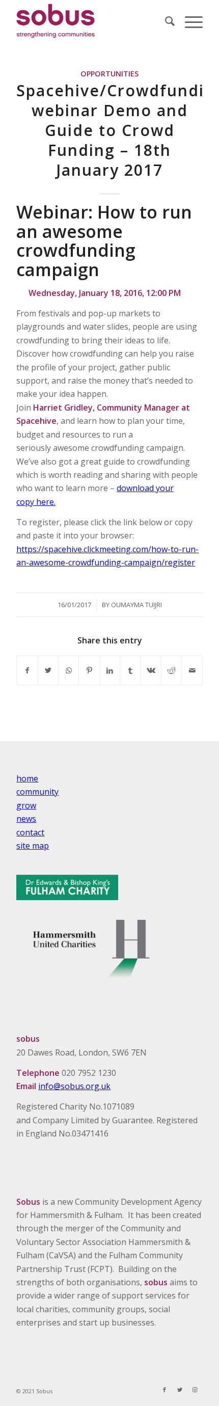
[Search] (165, 21)
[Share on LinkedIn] (110, 670)
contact (30, 832)
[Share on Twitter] (48, 670)
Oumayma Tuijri (136, 604)
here (45, 501)
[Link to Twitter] (179, 1389)
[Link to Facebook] (164, 1389)
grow (26, 805)
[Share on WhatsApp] (68, 670)
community (37, 791)
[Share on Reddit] (171, 670)
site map (32, 845)
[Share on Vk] (151, 670)
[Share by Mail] (192, 670)
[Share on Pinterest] (89, 670)
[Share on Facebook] (27, 670)
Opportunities (109, 73)
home (27, 778)
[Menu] (189, 21)
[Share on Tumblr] (130, 670)
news (26, 818)
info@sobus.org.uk (74, 1086)
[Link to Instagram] (195, 1389)
